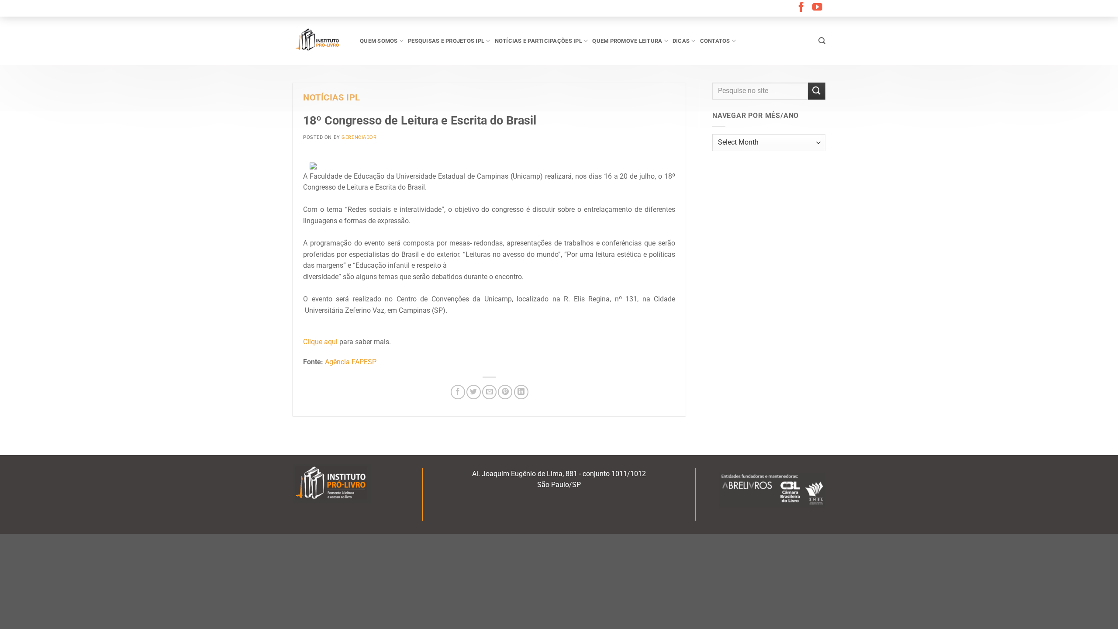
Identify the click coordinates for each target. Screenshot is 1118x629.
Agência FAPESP (350, 362)
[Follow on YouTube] (817, 8)
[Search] (821, 40)
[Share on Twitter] (473, 392)
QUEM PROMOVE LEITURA (627, 41)
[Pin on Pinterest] (505, 392)
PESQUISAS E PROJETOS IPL (446, 41)
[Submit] (816, 91)
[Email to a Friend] (489, 392)
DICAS (681, 41)
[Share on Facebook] (458, 392)
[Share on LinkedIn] (521, 392)
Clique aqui (320, 342)
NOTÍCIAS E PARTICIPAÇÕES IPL (538, 41)
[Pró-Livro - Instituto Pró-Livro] (320, 40)
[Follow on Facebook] (801, 8)
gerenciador (359, 137)
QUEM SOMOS (379, 41)
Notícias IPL (331, 97)
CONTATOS (715, 41)
